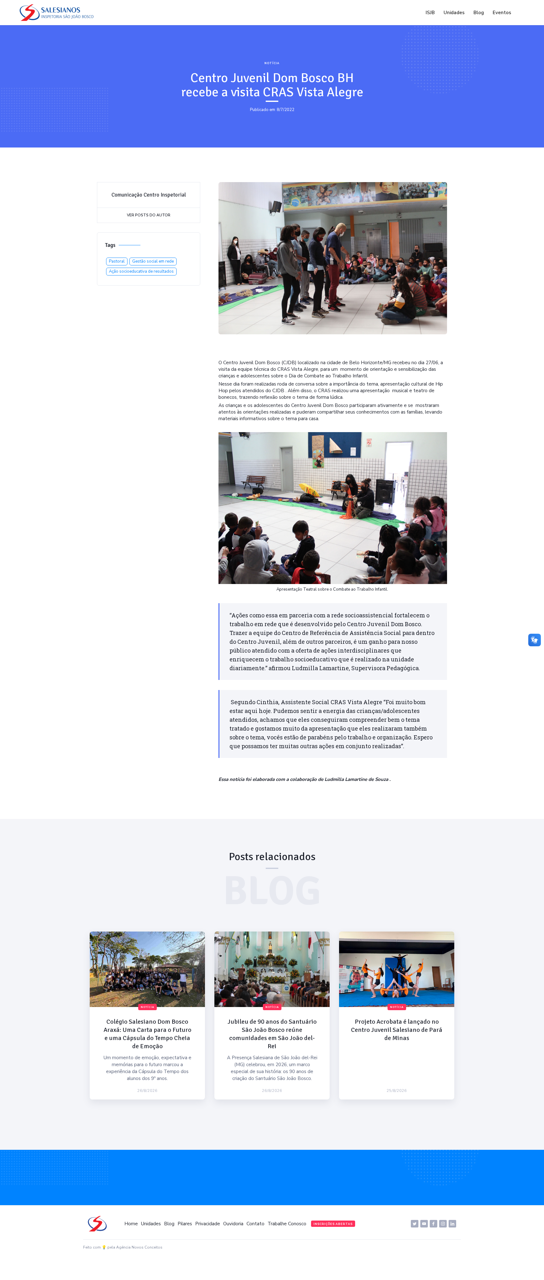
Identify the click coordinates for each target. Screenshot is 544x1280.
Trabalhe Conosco (287, 1224)
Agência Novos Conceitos (139, 1247)
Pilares (185, 1224)
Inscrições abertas (333, 1224)
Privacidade (207, 1224)
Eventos (502, 12)
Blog (478, 12)
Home (131, 1224)
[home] (58, 12)
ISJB (430, 12)
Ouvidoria (233, 1224)
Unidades (454, 12)
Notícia (272, 63)
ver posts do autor (148, 215)
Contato (255, 1224)
